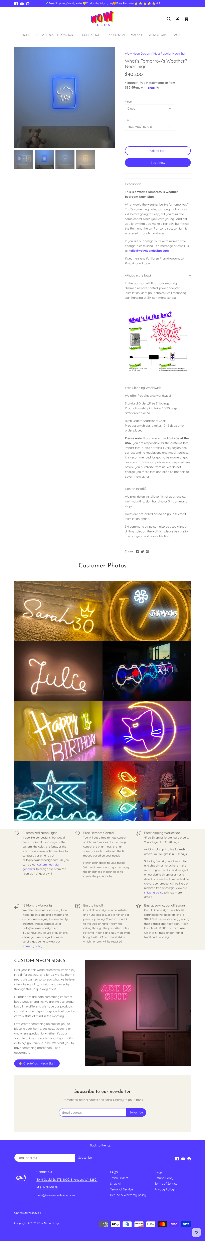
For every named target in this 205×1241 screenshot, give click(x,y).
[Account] (177, 18)
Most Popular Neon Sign (169, 53)
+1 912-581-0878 (47, 1187)
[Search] (168, 18)
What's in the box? (138, 275)
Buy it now (158, 163)
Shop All (115, 1183)
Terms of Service (121, 1189)
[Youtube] (22, 3)
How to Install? (135, 489)
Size (127, 120)
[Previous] (20, 98)
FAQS (114, 1172)
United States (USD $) (28, 1212)
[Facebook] (16, 3)
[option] (64, 97)
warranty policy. (32, 946)
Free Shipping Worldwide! (143, 388)
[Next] (109, 98)
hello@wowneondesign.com (149, 251)
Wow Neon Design (137, 53)
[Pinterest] (27, 3)
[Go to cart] (186, 18)
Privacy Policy (164, 1189)
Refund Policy (164, 1178)
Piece (128, 101)
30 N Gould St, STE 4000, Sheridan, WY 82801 (66, 1179)
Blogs (158, 1172)
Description (133, 184)
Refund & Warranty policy (128, 1195)
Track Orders (119, 1178)
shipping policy (153, 892)
